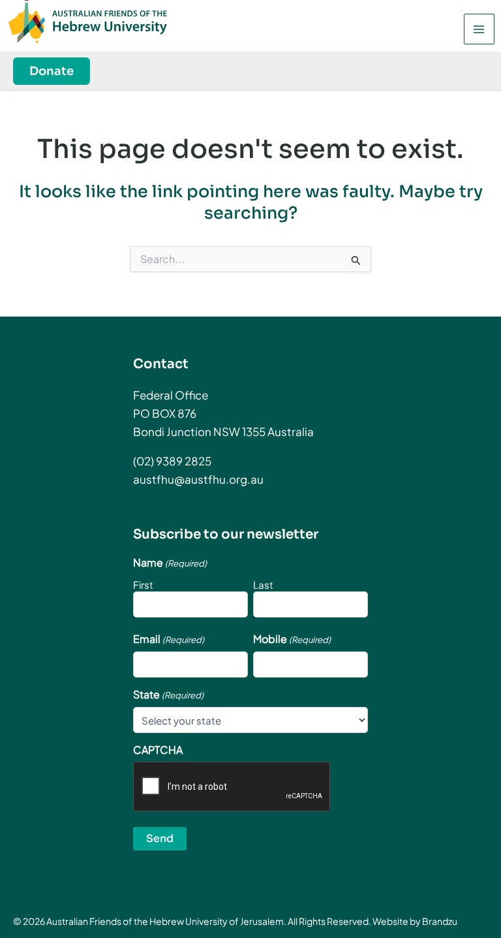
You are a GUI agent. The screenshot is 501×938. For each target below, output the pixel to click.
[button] (51, 71)
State (168, 694)
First (143, 584)
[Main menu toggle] (479, 29)
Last (263, 584)
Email (168, 639)
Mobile (292, 639)
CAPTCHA (158, 750)
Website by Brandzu (414, 921)
